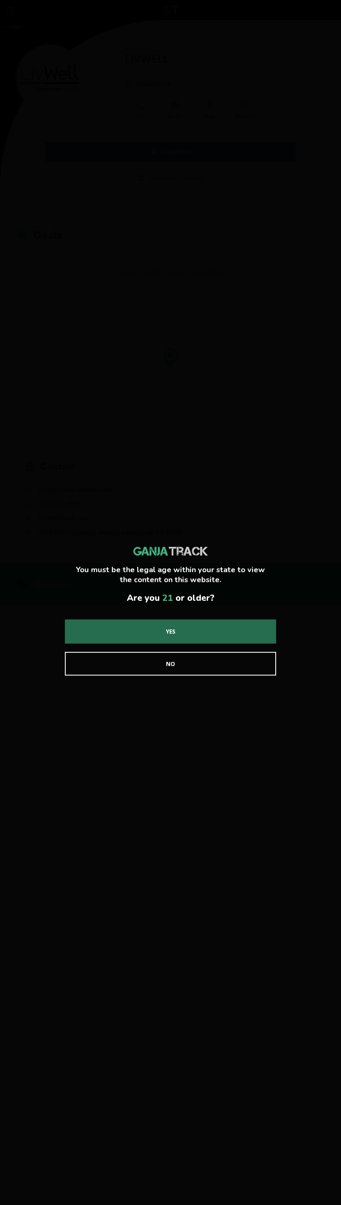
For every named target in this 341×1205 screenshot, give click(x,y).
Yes (170, 631)
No (170, 664)
